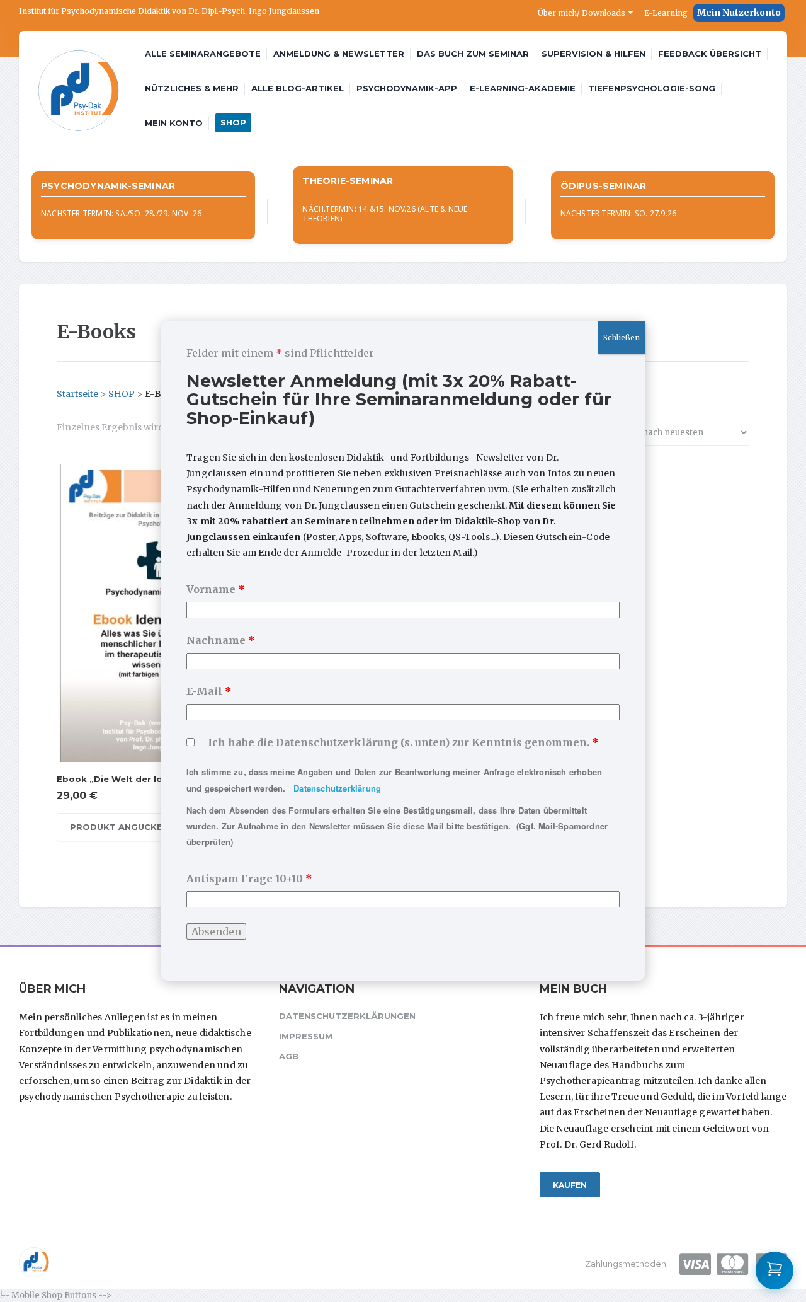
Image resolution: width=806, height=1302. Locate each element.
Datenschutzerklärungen (347, 1016)
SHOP (233, 122)
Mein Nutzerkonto (739, 12)
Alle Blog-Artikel (297, 88)
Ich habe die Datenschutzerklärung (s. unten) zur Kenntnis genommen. (403, 742)
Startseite (77, 394)
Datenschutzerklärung (337, 788)
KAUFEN (570, 1185)
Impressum (305, 1036)
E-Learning (666, 13)
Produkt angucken (119, 827)
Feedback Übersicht (709, 54)
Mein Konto (174, 123)
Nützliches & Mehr (192, 88)
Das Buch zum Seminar (473, 54)
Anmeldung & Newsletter (338, 54)
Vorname (215, 589)
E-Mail (209, 691)
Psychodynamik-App (406, 88)
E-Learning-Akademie (523, 88)
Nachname (220, 640)
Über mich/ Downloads (581, 13)
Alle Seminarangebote (203, 54)
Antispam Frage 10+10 (249, 878)
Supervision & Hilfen (593, 54)
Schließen (621, 337)
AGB (288, 1056)
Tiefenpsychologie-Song (651, 88)
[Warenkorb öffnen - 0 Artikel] (774, 1270)
